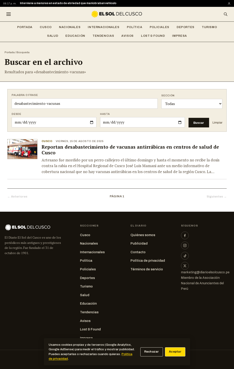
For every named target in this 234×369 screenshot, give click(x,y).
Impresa (179, 35)
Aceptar (175, 351)
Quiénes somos (142, 235)
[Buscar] (225, 14)
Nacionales (69, 27)
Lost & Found (153, 35)
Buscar (198, 122)
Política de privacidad (147, 260)
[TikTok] (185, 256)
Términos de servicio (146, 269)
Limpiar (217, 122)
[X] (185, 266)
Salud (52, 35)
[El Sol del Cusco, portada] (117, 14)
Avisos (127, 35)
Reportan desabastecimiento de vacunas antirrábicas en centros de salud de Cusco (130, 150)
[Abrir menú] (8, 14)
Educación (75, 35)
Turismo (209, 27)
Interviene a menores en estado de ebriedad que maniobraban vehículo (68, 3)
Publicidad (139, 243)
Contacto (138, 252)
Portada (24, 27)
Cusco (46, 27)
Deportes (185, 27)
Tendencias (103, 35)
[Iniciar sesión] (229, 3)
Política (134, 27)
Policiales (159, 27)
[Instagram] (185, 245)
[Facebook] (185, 235)
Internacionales (103, 27)
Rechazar (151, 351)
